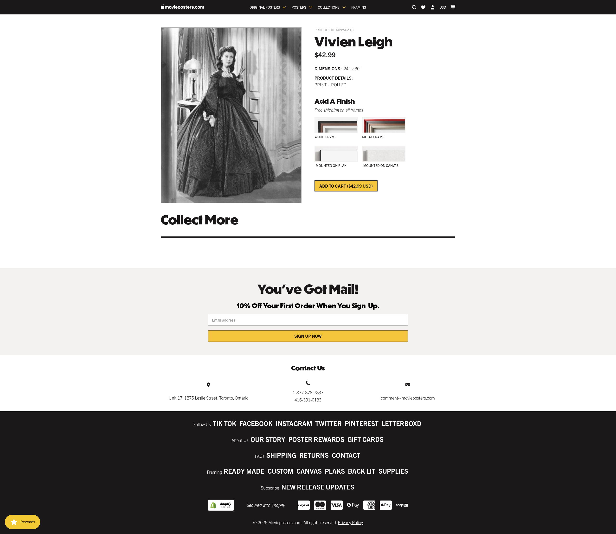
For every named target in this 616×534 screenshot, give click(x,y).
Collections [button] (329, 7)
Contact (346, 455)
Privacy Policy (350, 522)
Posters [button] (299, 7)
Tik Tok (224, 423)
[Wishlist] (423, 7)
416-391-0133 (308, 399)
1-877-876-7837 (308, 392)
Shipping (281, 455)
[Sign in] (432, 7)
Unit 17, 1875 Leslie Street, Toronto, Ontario (208, 397)
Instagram (294, 423)
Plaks (335, 471)
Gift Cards (365, 439)
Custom (280, 471)
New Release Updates (317, 486)
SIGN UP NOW (308, 336)
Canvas (309, 471)
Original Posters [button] (265, 7)
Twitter (328, 423)
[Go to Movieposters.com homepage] (182, 6)
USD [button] (442, 7)
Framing (358, 7)
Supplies (393, 471)
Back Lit (361, 471)
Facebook (256, 423)
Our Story (267, 439)
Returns (314, 455)
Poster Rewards (316, 439)
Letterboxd (402, 423)
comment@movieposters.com (408, 397)
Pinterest (362, 423)
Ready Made (244, 471)
